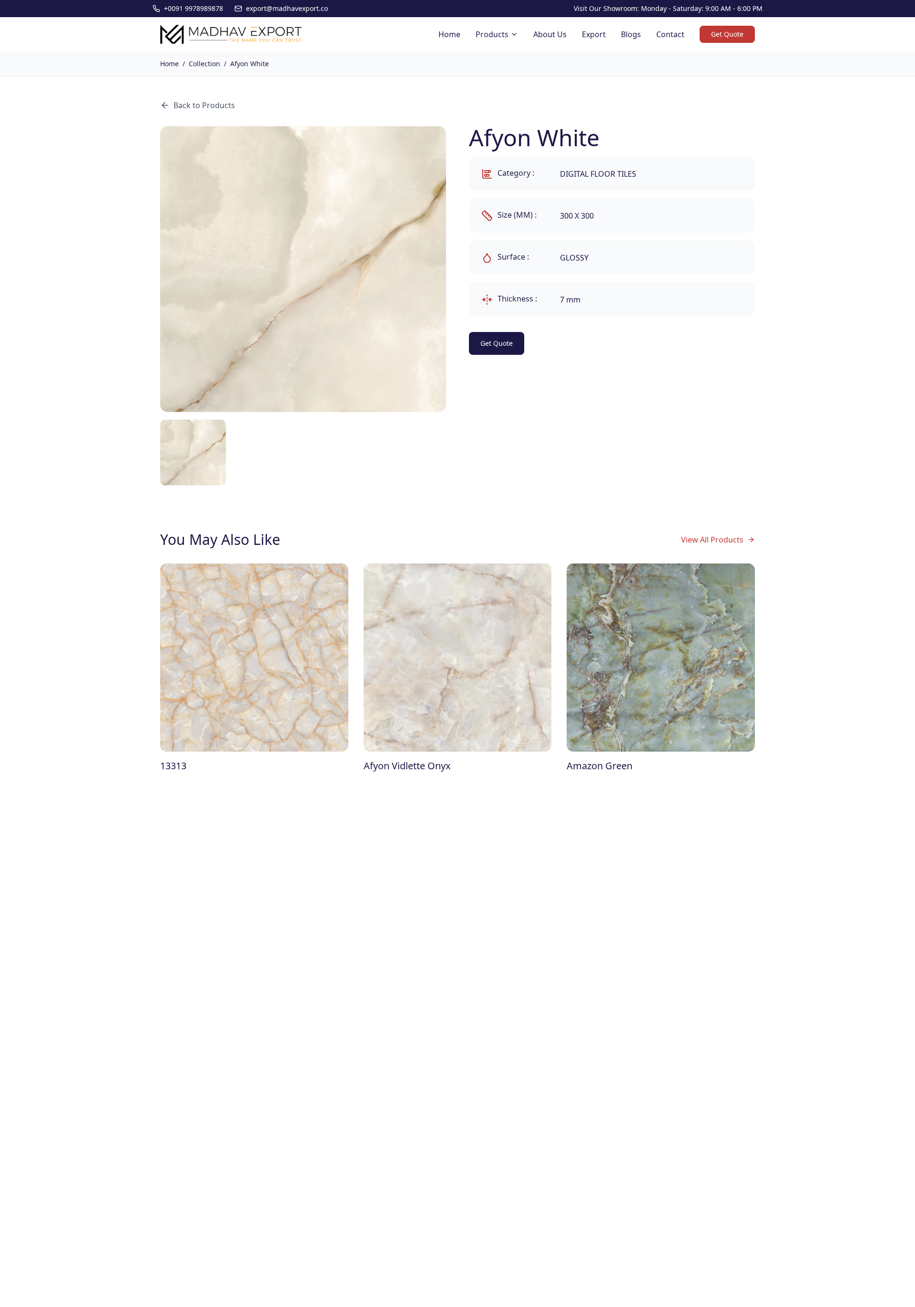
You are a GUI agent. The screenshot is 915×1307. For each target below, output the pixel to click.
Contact (670, 34)
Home (449, 34)
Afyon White (249, 63)
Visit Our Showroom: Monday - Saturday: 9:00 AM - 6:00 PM (668, 8)
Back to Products (204, 105)
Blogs (631, 34)
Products (492, 34)
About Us (550, 34)
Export (594, 34)
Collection (204, 63)
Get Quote (727, 34)
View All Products (712, 539)
